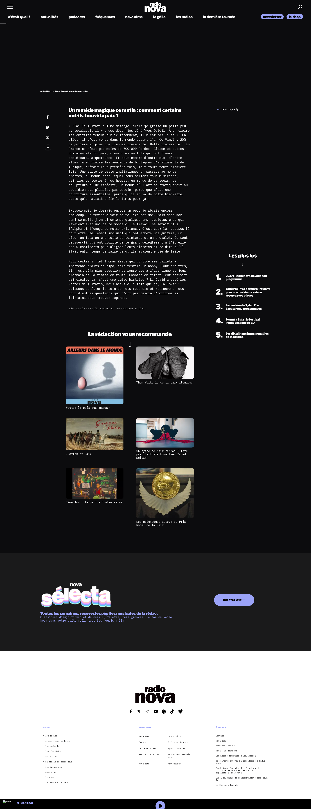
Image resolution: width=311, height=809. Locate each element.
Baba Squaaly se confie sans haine (91, 308)
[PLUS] (53, 147)
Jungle (142, 742)
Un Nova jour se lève (130, 308)
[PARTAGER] (53, 127)
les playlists (53, 751)
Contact (220, 736)
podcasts (77, 16)
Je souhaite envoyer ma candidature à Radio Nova (240, 762)
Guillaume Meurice (178, 742)
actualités (49, 16)
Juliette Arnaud (148, 748)
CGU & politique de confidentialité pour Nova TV (241, 779)
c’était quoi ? (19, 16)
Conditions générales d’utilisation (236, 756)
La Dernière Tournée (227, 785)
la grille (159, 16)
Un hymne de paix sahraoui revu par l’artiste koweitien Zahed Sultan (162, 454)
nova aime (134, 16)
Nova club (144, 763)
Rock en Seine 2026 (149, 754)
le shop (295, 16)
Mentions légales (225, 746)
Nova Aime (144, 736)
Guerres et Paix (79, 454)
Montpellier (174, 763)
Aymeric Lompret (176, 748)
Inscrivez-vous (232, 599)
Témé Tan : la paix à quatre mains (94, 502)
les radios (184, 16)
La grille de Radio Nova (58, 762)
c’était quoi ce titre (57, 741)
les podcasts (52, 746)
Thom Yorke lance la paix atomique (164, 382)
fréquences (105, 16)
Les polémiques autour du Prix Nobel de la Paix (161, 523)
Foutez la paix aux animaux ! (90, 407)
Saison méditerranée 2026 (179, 756)
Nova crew (221, 741)
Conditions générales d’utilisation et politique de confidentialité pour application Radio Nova (237, 770)
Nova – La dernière (226, 751)
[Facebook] (53, 117)
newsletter (272, 16)
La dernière (174, 736)
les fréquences (53, 767)
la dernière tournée (219, 16)
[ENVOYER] (53, 137)
